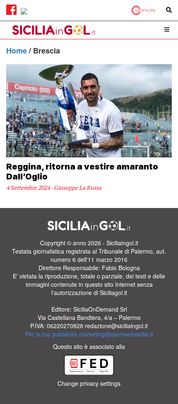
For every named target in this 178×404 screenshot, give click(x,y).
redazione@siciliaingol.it (116, 326)
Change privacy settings (89, 383)
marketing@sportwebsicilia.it (116, 334)
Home (17, 50)
